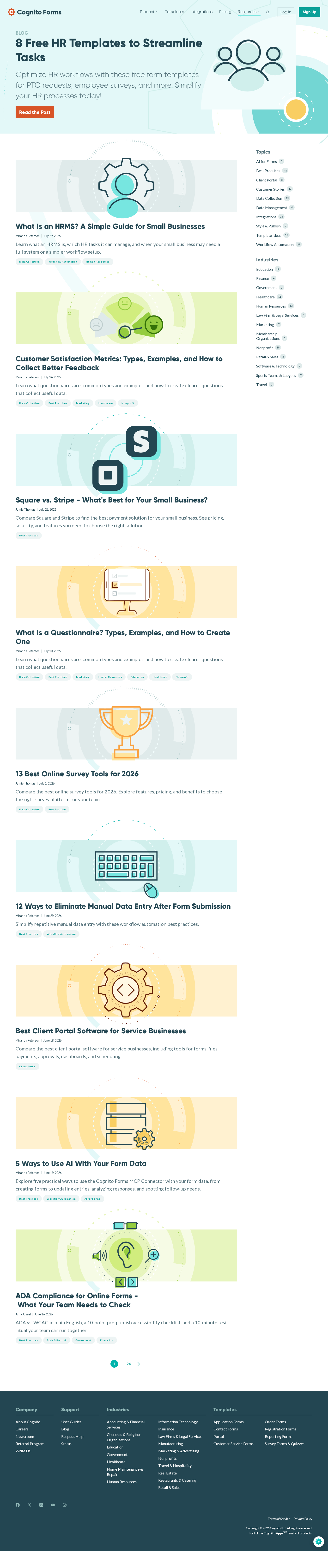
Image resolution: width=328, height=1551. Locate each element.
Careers (22, 1429)
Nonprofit (267, 347)
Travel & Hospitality (175, 1465)
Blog (65, 1429)
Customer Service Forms (233, 1443)
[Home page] (34, 12)
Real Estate (167, 1473)
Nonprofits (167, 1458)
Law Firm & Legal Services (278, 315)
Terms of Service (279, 1519)
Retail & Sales (270, 356)
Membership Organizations (270, 336)
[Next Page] (138, 1364)
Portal (218, 1436)
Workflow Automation (278, 244)
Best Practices (271, 170)
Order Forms (275, 1421)
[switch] (268, 12)
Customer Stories (273, 189)
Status (66, 1443)
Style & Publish (271, 226)
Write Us (23, 1450)
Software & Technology (278, 366)
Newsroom (25, 1436)
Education (267, 269)
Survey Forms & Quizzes (284, 1443)
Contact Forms (225, 1429)
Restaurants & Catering (177, 1480)
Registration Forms (280, 1429)
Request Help (72, 1436)
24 (129, 1363)
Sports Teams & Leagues (278, 375)
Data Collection (272, 198)
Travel (264, 384)
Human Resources (274, 306)
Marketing (267, 324)
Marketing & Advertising (178, 1450)
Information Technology (178, 1421)
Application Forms (228, 1421)
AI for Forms (269, 161)
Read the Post (34, 112)
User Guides (71, 1421)
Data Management (274, 207)
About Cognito (28, 1421)
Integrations (269, 216)
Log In (285, 12)
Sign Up (309, 12)
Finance (265, 278)
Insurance (166, 1429)
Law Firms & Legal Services (180, 1436)
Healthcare (268, 297)
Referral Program (30, 1443)
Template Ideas (272, 235)
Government (269, 287)
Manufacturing (170, 1443)
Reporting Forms (278, 1436)
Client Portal (269, 180)
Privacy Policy (303, 1519)
